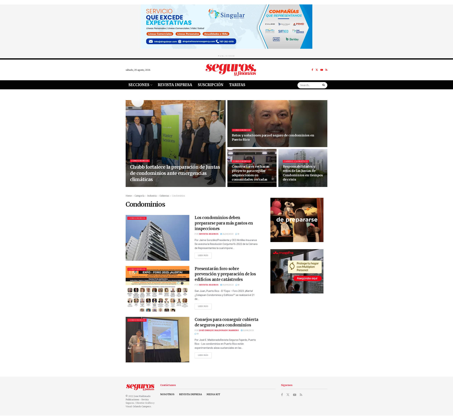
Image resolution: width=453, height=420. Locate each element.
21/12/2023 (290, 186)
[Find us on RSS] (326, 70)
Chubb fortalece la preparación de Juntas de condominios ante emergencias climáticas (175, 173)
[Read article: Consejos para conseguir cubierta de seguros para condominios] (157, 339)
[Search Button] (324, 85)
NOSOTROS (167, 394)
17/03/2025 (238, 146)
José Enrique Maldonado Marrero (219, 330)
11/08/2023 (248, 330)
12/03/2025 (239, 186)
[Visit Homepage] (231, 70)
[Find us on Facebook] (312, 70)
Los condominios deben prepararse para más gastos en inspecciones (224, 223)
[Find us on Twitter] (317, 70)
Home (129, 195)
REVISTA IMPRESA (190, 394)
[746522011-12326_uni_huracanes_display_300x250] (296, 219)
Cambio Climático (296, 161)
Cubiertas (164, 195)
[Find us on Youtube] (321, 70)
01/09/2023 (228, 285)
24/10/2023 (227, 234)
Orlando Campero (142, 406)
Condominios (140, 160)
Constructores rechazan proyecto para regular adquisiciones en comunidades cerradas (250, 172)
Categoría (139, 195)
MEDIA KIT (213, 394)
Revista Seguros (144, 186)
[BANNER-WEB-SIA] (226, 26)
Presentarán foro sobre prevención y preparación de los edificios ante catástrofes (225, 274)
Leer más (205, 255)
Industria (152, 195)
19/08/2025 (163, 186)
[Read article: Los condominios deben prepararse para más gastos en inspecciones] (157, 238)
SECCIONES (138, 85)
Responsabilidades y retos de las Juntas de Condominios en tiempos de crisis (303, 172)
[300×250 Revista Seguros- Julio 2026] (296, 271)
